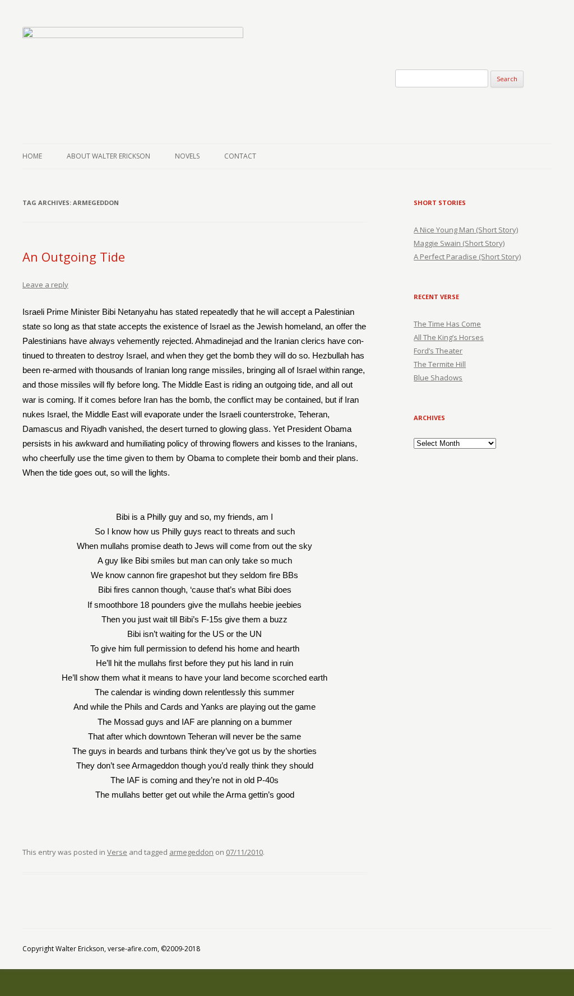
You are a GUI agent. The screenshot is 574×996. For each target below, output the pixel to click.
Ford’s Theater (438, 351)
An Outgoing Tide (73, 256)
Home (32, 156)
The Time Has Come (447, 324)
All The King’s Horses (449, 337)
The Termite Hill (440, 364)
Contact (240, 156)
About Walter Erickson (108, 156)
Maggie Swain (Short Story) (459, 243)
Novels (187, 156)
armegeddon (191, 852)
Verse (117, 852)
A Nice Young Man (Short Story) (466, 230)
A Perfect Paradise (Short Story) (467, 257)
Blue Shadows (438, 378)
